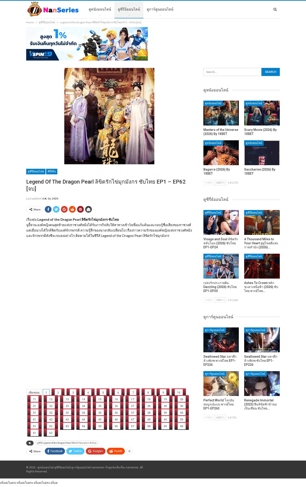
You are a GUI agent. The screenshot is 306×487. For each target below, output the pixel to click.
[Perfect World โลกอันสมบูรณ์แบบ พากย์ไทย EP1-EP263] (221, 383)
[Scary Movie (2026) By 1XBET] (262, 113)
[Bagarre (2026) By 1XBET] (221, 152)
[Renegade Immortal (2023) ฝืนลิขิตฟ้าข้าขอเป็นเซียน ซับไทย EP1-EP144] (262, 383)
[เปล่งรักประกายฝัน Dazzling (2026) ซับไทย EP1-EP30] (221, 266)
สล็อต (54, 483)
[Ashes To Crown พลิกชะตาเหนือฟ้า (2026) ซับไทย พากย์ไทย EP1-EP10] (262, 266)
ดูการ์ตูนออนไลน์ (160, 9)
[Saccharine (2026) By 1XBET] (262, 152)
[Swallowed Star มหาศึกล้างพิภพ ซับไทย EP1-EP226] (262, 339)
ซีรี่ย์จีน (52, 171)
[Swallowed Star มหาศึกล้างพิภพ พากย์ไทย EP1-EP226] (221, 339)
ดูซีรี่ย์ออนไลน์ (129, 9)
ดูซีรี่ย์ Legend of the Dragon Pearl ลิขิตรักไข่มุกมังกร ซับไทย (67, 443)
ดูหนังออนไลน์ (100, 9)
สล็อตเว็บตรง (8, 483)
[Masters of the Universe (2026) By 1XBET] (221, 113)
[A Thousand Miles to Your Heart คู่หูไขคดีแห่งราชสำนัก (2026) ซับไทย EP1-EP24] (262, 222)
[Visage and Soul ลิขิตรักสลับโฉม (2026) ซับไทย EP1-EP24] (221, 222)
